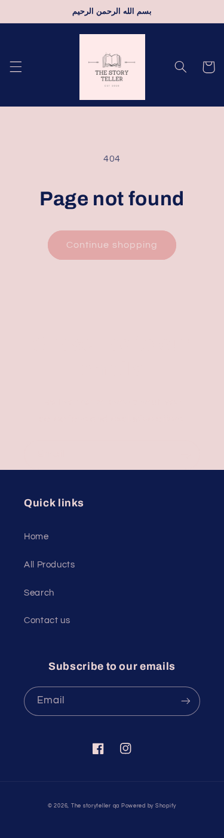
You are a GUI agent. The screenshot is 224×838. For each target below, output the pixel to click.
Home (36, 536)
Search (39, 592)
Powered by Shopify (148, 806)
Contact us (47, 620)
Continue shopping (112, 245)
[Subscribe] (186, 454)
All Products (49, 564)
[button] (15, 67)
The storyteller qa (95, 806)
